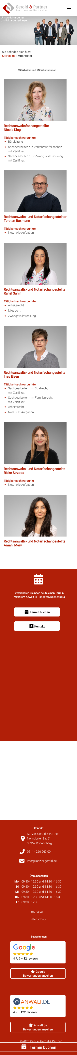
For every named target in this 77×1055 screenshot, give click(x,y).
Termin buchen (42, 1047)
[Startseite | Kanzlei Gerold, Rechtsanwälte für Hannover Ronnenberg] (25, 9)
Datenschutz (38, 919)
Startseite (8, 56)
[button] (69, 7)
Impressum (37, 911)
